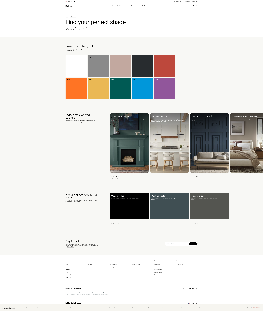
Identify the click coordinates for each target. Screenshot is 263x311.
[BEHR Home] (69, 6)
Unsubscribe (151, 292)
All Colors (90, 264)
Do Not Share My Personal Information (100, 294)
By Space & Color (113, 264)
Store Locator (68, 277)
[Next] (116, 177)
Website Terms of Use (131, 292)
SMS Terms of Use (122, 292)
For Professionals (180, 264)
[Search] (194, 6)
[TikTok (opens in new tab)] (196, 288)
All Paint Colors (73, 17)
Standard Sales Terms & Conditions (162, 292)
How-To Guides (157, 264)
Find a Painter (157, 275)
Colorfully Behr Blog (114, 267)
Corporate (68, 269)
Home (67, 17)
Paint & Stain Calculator (159, 267)
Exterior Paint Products (137, 267)
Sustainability (68, 267)
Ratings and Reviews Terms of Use (83, 294)
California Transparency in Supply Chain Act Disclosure (77, 292)
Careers (67, 264)
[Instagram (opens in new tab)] (193, 288)
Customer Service (69, 275)
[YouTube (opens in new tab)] (186, 288)
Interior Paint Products (136, 264)
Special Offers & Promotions (72, 280)
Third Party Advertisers (70, 294)
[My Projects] (197, 6)
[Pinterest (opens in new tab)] (190, 288)
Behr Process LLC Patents (142, 292)
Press (67, 272)
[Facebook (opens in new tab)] (183, 288)
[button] (255, 307)
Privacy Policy (70, 247)
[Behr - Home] (73, 303)
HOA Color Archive (158, 269)
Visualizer (90, 267)
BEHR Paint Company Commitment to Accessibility (107, 292)
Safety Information (158, 272)
